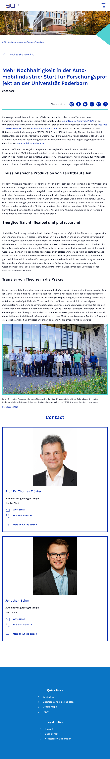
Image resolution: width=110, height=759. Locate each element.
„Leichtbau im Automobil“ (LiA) (78, 121)
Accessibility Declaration (58, 738)
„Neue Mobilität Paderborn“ (30, 143)
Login (46, 711)
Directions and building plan (58, 701)
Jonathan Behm (17, 600)
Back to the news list (22, 54)
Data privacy (51, 733)
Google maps (50, 706)
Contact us (48, 697)
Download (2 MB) (10, 407)
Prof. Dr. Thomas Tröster (23, 491)
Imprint (49, 729)
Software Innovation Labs (44, 128)
